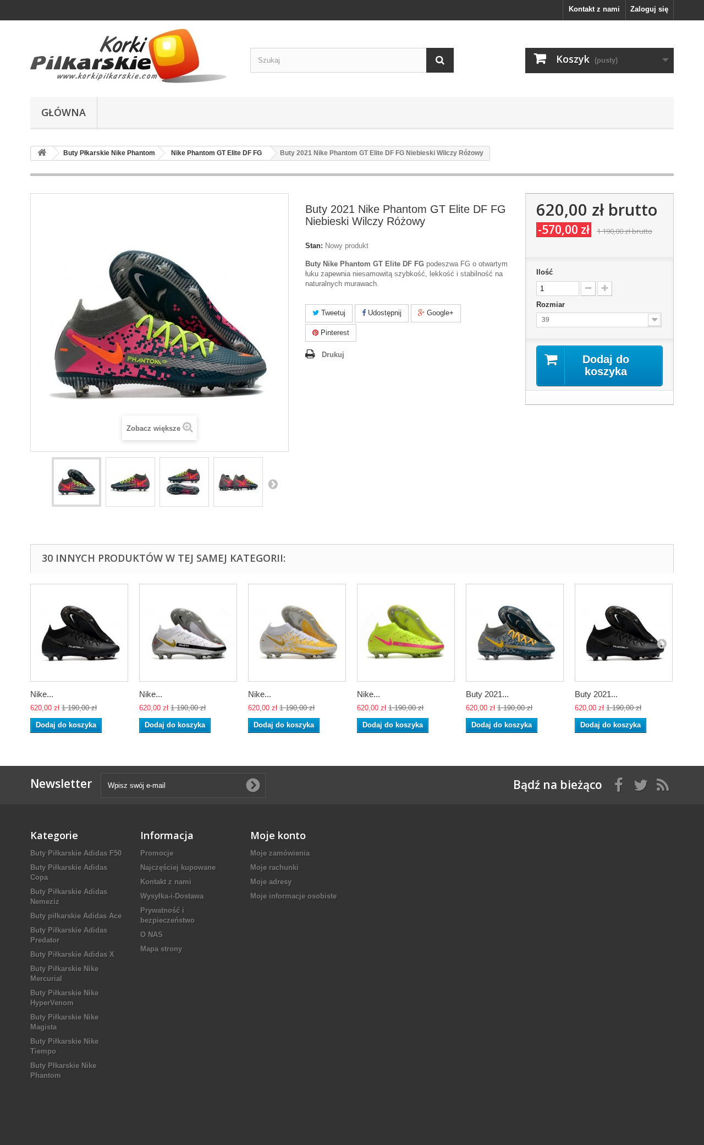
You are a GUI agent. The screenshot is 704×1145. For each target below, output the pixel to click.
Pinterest (333, 332)
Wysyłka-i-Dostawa (172, 896)
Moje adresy (271, 882)
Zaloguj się (649, 9)
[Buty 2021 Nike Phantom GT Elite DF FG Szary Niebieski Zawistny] (515, 633)
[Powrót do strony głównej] (41, 153)
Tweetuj (332, 313)
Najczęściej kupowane (178, 867)
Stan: (314, 246)
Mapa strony (161, 949)
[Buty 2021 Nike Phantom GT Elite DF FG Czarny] (624, 633)
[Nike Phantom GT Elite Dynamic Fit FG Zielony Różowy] (406, 633)
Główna (63, 112)
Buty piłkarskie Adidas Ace (76, 916)
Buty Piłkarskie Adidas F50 (76, 853)
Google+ (439, 313)
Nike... (41, 694)
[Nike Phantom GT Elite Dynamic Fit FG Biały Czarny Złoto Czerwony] (188, 633)
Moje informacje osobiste (293, 896)
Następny (272, 483)
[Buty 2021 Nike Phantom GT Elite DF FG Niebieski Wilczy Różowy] (76, 482)
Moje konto (278, 835)
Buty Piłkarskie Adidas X (72, 954)
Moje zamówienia (280, 853)
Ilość (544, 272)
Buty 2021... (487, 694)
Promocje (156, 853)
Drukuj (333, 354)
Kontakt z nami (594, 9)
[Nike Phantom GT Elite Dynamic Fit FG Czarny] (79, 633)
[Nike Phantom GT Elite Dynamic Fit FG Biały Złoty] (297, 633)
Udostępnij (384, 313)
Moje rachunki (274, 867)
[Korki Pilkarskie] (132, 56)
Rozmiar (551, 304)
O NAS (151, 934)
